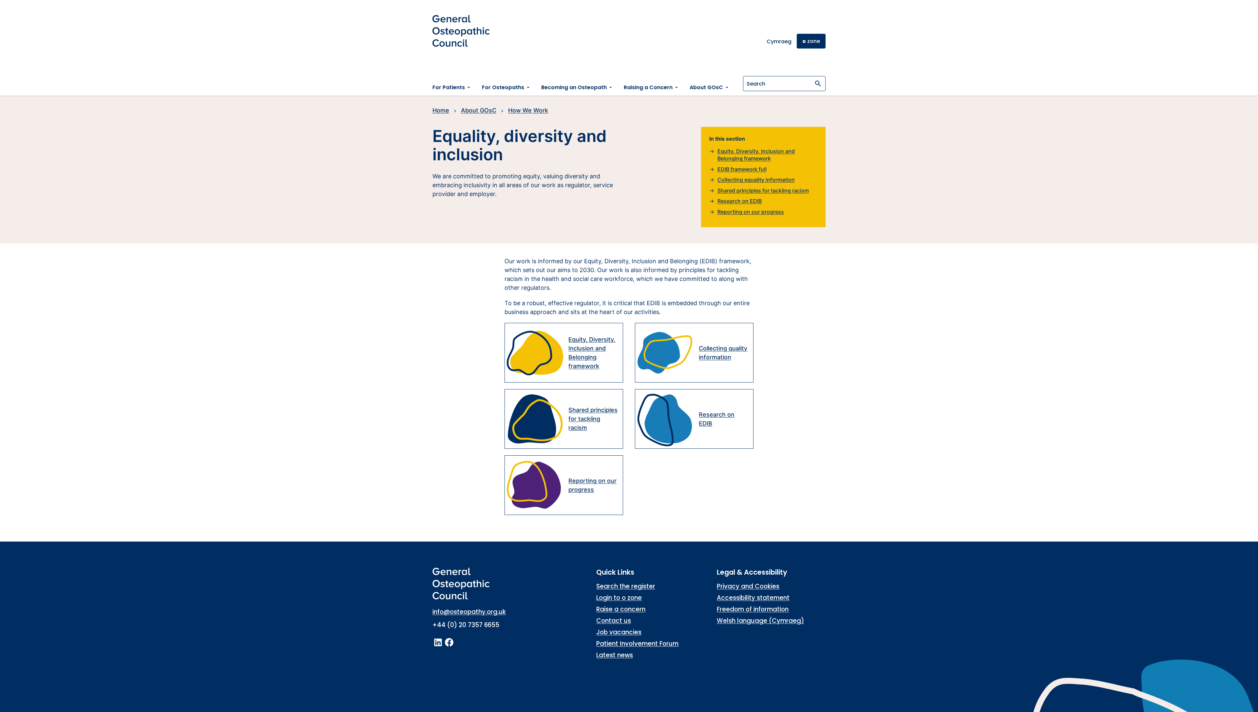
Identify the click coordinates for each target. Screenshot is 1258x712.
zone (811, 41)
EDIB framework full (742, 169)
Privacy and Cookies (748, 586)
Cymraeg (779, 41)
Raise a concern (620, 609)
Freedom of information (753, 609)
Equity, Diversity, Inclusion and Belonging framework (756, 155)
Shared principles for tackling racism (763, 190)
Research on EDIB (739, 201)
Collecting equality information (756, 179)
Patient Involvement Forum (637, 643)
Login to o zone (619, 597)
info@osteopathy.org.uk (469, 611)
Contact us (613, 620)
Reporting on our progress (750, 211)
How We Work (528, 110)
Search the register (625, 586)
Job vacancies (618, 632)
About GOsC (478, 110)
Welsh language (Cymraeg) (760, 620)
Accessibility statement (753, 597)
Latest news (614, 655)
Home (440, 110)
